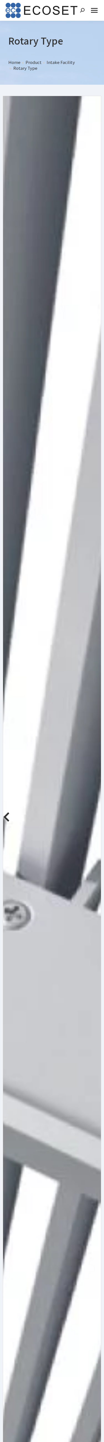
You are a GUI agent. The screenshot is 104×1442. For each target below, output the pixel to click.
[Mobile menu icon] (94, 10)
